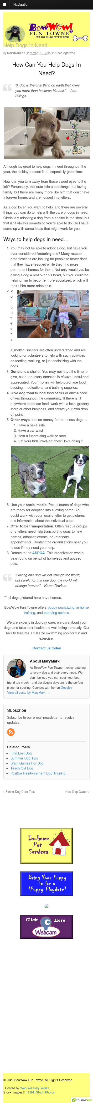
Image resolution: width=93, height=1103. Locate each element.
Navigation (21, 4)
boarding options (56, 612)
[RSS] (11, 732)
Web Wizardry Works (34, 1088)
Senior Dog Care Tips (20, 791)
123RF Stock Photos (40, 1092)
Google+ (66, 687)
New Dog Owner (76, 791)
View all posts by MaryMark (28, 692)
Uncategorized (65, 53)
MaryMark (14, 53)
